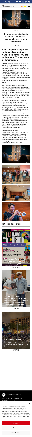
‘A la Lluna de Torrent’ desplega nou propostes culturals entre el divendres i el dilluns (16, 343)
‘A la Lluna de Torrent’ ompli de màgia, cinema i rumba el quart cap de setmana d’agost (16, 261)
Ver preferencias (16, 433)
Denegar (16, 428)
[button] (29, 403)
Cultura (16, 30)
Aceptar (16, 423)
